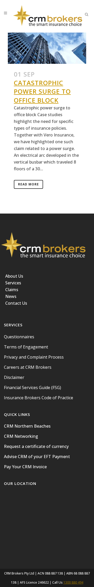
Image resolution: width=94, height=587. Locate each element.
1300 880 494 (73, 582)
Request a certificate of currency (36, 446)
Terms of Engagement (26, 347)
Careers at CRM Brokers (27, 367)
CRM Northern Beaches (27, 426)
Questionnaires (19, 337)
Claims (11, 289)
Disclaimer (14, 377)
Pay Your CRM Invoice (25, 467)
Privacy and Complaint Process (34, 357)
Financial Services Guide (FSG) (32, 387)
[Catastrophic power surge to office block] (47, 48)
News (10, 296)
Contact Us (16, 303)
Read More (28, 184)
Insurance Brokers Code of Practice (38, 398)
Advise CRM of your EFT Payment (37, 456)
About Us (14, 276)
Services (13, 283)
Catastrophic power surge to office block (42, 91)
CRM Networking (21, 436)
